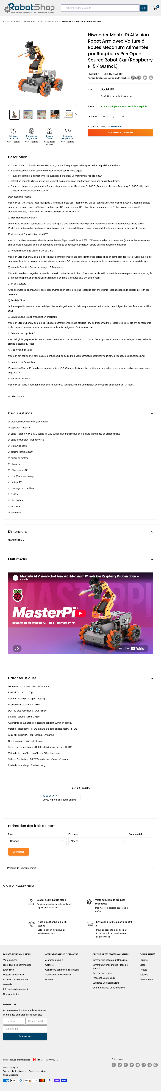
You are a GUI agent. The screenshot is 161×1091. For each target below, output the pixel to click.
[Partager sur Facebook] (133, 77)
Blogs (142, 964)
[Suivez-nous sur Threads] (155, 1065)
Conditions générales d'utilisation (62, 969)
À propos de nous (54, 960)
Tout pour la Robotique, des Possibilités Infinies (25, 1071)
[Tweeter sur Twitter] (145, 77)
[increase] (123, 116)
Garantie (7, 984)
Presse (49, 979)
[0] (155, 8)
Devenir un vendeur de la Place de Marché (110, 966)
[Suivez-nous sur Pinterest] (132, 1065)
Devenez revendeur (102, 973)
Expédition (8, 969)
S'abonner (25, 1036)
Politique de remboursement (21, 868)
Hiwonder (93, 74)
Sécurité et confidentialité (58, 974)
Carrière (49, 964)
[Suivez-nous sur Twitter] (120, 1065)
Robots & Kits (30, 21)
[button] (76, 114)
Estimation (19, 851)
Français (50, 1060)
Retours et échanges (14, 974)
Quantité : (93, 116)
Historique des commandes (17, 964)
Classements (146, 979)
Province (73, 834)
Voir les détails (13, 142)
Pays (10, 834)
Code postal (135, 834)
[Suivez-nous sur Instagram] (126, 1065)
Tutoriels (144, 974)
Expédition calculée (110, 96)
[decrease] (104, 116)
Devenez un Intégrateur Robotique (110, 960)
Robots (17, 21)
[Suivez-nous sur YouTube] (138, 1065)
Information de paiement (15, 989)
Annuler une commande (15, 979)
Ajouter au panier (120, 132)
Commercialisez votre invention (108, 987)
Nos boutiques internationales (16, 1060)
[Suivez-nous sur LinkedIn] (149, 1065)
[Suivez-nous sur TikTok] (144, 1065)
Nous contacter (11, 994)
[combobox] (100, 8)
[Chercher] (143, 8)
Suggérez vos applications (105, 982)
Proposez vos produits (104, 978)
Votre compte (10, 960)
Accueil (6, 21)
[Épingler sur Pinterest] (139, 77)
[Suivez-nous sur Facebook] (114, 1065)
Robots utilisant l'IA (49, 21)
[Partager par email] (151, 77)
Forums (144, 960)
